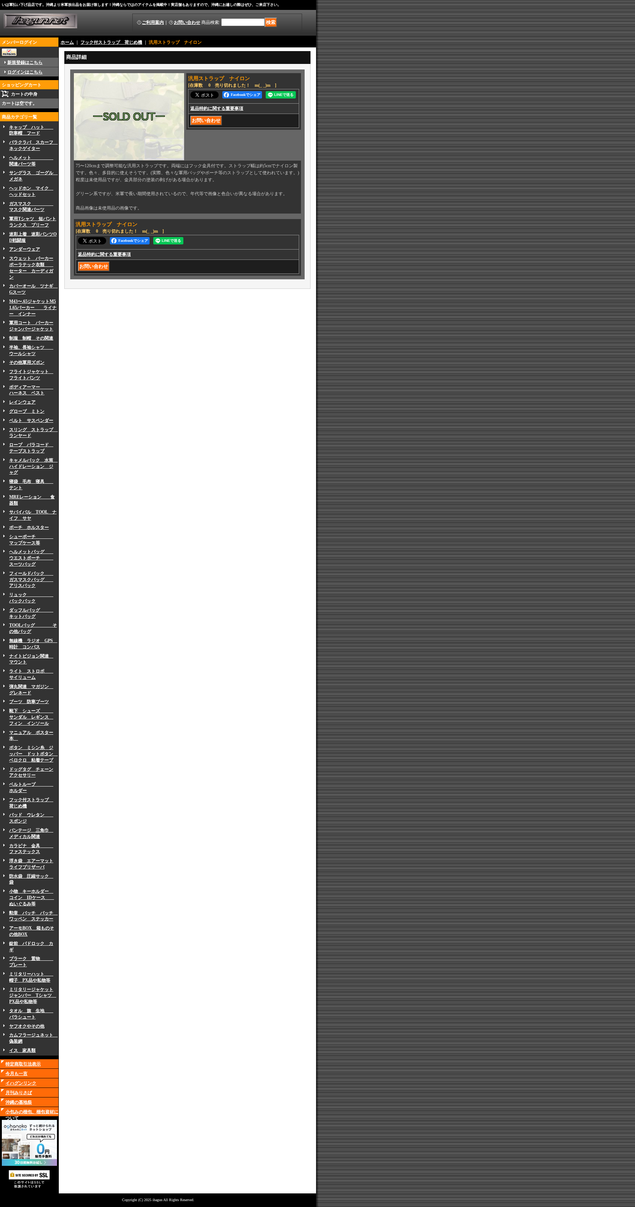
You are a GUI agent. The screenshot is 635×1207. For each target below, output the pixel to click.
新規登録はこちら (25, 62)
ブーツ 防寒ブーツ (29, 701)
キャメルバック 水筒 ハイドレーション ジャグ (33, 466)
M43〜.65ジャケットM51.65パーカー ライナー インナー (33, 307)
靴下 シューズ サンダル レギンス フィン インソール (31, 717)
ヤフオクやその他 (26, 1026)
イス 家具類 (22, 1050)
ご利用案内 (153, 22)
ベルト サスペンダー (31, 420)
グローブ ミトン (26, 411)
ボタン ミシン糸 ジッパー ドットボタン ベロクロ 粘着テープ (33, 754)
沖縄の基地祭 (19, 1102)
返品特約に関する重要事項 (216, 108)
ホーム (67, 42)
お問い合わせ (187, 22)
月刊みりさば (19, 1092)
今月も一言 (17, 1073)
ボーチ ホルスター (29, 527)
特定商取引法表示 (23, 1064)
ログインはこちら (25, 72)
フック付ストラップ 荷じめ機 (111, 42)
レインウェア (22, 402)
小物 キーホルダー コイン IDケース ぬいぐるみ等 (31, 897)
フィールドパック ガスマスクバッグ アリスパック (31, 579)
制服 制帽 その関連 (31, 338)
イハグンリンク (21, 1083)
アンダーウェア (24, 249)
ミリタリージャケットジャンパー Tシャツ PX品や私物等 (32, 995)
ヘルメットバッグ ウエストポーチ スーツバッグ (31, 558)
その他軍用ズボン (26, 362)
